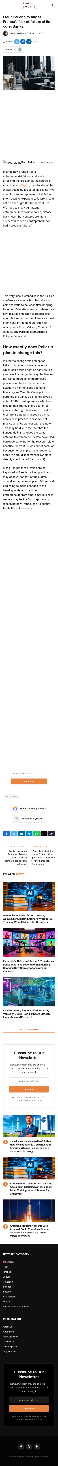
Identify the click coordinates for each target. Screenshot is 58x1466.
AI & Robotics (10, 1296)
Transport (8, 1281)
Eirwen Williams (17, 33)
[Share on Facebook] (23, 41)
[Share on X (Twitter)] (16, 41)
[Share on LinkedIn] (29, 41)
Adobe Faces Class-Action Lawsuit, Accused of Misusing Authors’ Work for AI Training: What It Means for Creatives (27, 919)
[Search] (53, 5)
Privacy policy (10, 1346)
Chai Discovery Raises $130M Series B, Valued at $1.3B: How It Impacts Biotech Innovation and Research (26, 1014)
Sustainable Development (16, 1306)
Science (7, 1286)
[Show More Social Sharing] (35, 41)
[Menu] (5, 5)
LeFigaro (23, 185)
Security (7, 1291)
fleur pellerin (11, 796)
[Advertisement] (29, 125)
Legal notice (9, 1351)
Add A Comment (28, 1029)
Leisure (7, 1276)
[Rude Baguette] (29, 5)
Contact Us (8, 1341)
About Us (7, 1326)
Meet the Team (11, 1336)
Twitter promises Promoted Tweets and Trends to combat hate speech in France (15, 857)
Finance (7, 1271)
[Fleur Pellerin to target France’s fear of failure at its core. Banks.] (29, 73)
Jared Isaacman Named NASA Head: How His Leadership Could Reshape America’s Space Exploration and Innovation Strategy (31, 1146)
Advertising (9, 1331)
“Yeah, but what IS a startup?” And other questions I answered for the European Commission (43, 857)
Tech (5, 1267)
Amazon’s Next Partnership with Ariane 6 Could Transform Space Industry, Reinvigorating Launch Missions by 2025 (29, 1230)
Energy (6, 1301)
